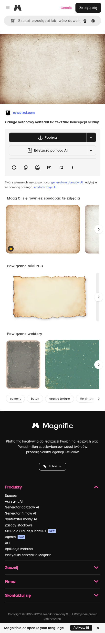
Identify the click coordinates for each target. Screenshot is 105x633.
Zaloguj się (88, 8)
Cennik (66, 8)
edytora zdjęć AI (45, 187)
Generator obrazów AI (22, 507)
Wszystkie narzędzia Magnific (28, 555)
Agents (14, 537)
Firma (10, 581)
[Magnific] (52, 427)
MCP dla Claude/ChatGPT (30, 531)
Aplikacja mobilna (19, 549)
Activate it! (81, 628)
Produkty (13, 486)
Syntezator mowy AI (21, 519)
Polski (53, 466)
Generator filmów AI (20, 513)
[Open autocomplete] (11, 21)
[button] (52, 466)
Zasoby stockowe (18, 525)
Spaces (11, 495)
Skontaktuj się (18, 595)
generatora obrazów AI (67, 182)
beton (35, 399)
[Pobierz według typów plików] (91, 137)
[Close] (98, 628)
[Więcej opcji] (72, 167)
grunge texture (59, 399)
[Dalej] (98, 229)
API (7, 543)
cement (15, 399)
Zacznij (11, 567)
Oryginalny (33, 41)
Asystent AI (14, 501)
